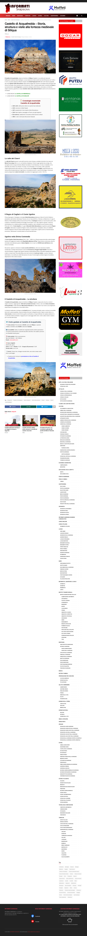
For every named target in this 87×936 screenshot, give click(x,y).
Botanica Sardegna (64, 646)
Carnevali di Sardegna (65, 422)
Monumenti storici (64, 544)
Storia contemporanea (65, 794)
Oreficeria (62, 445)
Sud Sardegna (8, 402)
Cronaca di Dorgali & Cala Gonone (68, 393)
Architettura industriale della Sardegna (70, 416)
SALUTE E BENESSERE (64, 684)
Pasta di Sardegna (64, 498)
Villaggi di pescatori (65, 578)
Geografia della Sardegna (66, 535)
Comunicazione (63, 809)
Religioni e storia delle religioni (67, 384)
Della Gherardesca (36, 400)
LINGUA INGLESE (63, 521)
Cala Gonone (72, 869)
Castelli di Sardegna (17, 400)
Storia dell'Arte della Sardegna (68, 456)
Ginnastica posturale (67, 616)
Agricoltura (63, 703)
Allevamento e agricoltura (66, 408)
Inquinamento (65, 621)
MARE (13, 15)
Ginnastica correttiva (67, 614)
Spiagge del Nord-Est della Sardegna (69, 728)
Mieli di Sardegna (64, 494)
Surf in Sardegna (66, 454)
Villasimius (70, 897)
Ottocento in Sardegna (65, 760)
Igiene (63, 619)
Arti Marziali (64, 598)
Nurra (63, 851)
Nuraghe (74, 885)
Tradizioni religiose (64, 458)
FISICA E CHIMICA (63, 479)
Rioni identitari (63, 550)
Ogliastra (64, 853)
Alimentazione (63, 687)
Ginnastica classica (66, 612)
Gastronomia (62, 484)
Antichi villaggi (63, 819)
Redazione (8, 36)
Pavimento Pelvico (66, 625)
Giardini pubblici (64, 537)
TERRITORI (27, 15)
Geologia (62, 705)
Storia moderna (64, 802)
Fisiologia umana (64, 690)
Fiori (65, 876)
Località (71, 880)
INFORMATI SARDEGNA (14, 931)
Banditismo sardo (64, 746)
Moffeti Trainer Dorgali (65, 592)
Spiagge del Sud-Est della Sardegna (68, 734)
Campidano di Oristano (67, 835)
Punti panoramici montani (66, 664)
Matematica (61, 883)
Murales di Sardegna (65, 440)
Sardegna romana (64, 766)
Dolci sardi (62, 486)
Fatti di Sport (63, 399)
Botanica (62, 714)
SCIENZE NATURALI (63, 710)
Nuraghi (79, 885)
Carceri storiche (64, 533)
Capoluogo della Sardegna (66, 823)
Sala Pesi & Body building (67, 631)
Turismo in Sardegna (65, 460)
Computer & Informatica (66, 807)
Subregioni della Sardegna (66, 829)
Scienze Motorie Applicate (68, 635)
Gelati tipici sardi (64, 490)
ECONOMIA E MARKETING (65, 462)
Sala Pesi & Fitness (66, 633)
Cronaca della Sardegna (66, 391)
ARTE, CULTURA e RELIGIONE (66, 382)
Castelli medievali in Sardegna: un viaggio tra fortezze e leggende (12, 429)
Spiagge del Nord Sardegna (66, 726)
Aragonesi (9, 400)
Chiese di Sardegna (63, 871)
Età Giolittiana (63, 750)
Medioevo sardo (64, 758)
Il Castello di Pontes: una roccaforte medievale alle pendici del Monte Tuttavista (47, 429)
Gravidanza (64, 618)
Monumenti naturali (65, 542)
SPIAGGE (8, 15)
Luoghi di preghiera (64, 539)
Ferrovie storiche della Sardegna (68, 756)
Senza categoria (63, 719)
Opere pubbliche (64, 546)
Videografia (63, 814)
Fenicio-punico (63, 754)
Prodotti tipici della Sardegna (67, 503)
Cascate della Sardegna (66, 652)
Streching (64, 637)
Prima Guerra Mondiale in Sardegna (68, 764)
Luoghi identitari (64, 541)
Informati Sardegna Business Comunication (67, 518)
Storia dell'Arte (64, 386)
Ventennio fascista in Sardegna (67, 775)
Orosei (75, 887)
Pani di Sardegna (64, 496)
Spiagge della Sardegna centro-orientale (70, 740)
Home (6, 19)
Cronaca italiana (64, 397)
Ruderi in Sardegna (64, 552)
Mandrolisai (64, 841)
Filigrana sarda (65, 447)
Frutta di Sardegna (64, 488)
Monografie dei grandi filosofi (67, 786)
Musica (61, 670)
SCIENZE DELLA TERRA (64, 701)
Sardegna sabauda (64, 768)
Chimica (62, 481)
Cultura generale (64, 678)
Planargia (64, 854)
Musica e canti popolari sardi (67, 443)
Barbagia (64, 833)
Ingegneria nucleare (65, 813)
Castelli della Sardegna (15, 19)
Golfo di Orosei (78, 878)
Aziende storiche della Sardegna (68, 420)
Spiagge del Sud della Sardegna (68, 732)
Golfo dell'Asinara (69, 878)
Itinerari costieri (64, 569)
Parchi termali (63, 548)
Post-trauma (64, 627)
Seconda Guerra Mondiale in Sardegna (69, 770)
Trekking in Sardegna (65, 668)
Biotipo (63, 606)
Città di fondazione (64, 825)
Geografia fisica (64, 510)
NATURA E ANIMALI (63, 673)
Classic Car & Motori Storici (66, 403)
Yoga (63, 639)
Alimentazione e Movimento (68, 596)
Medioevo (62, 784)
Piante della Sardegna (67, 650)
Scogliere (62, 577)
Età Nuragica (63, 752)
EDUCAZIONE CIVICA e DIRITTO (66, 469)
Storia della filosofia (65, 800)
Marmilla (64, 843)
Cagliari (66, 869)
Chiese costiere (65, 428)
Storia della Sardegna (68, 894)
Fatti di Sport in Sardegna (66, 401)
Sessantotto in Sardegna (66, 774)
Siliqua (47, 400)
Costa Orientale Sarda (63, 873)
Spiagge (61, 724)
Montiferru (64, 849)
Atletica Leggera (66, 600)
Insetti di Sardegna (64, 658)
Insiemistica (63, 587)
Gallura (64, 837)
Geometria (62, 585)
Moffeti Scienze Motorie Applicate (68, 594)
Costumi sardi (63, 432)
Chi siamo (62, 15)
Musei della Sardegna (65, 441)
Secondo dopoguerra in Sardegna (68, 772)
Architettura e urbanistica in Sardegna (69, 414)
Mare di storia (63, 571)
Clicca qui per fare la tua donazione (70, 924)
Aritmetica (62, 583)
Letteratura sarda (64, 438)
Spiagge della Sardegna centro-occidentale (70, 738)
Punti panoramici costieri (66, 575)
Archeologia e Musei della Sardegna (69, 412)
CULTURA (46, 15)
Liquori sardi (63, 492)
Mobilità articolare (66, 623)
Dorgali (60, 876)
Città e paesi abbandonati (66, 827)
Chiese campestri (66, 426)
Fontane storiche (64, 434)
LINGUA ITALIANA (63, 524)
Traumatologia (63, 698)
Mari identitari (63, 573)
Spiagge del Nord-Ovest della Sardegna (69, 730)
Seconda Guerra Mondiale (66, 790)
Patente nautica (64, 680)
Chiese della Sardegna (65, 424)
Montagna (61, 642)
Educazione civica (64, 473)
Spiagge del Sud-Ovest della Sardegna (69, 736)
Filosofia (62, 780)
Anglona (64, 831)
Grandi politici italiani (65, 782)
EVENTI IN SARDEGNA (64, 476)
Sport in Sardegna (64, 452)
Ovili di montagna (64, 660)
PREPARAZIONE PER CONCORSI (66, 676)
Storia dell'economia (65, 798)
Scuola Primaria (62, 892)
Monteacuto (64, 847)
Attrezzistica (65, 602)
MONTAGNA (20, 15)
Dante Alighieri (27, 400)
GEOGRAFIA (62, 506)
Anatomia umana (64, 689)
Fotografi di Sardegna (65, 436)
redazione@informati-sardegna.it (34, 931)
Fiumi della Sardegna (65, 654)
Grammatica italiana (65, 526)
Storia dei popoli (64, 796)
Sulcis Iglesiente (65, 856)
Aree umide (62, 531)
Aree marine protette (65, 563)
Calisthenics (65, 608)
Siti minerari (63, 554)
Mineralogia (63, 707)
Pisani (43, 400)
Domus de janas (78, 873)
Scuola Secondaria (71, 892)
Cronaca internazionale (66, 395)
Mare (60, 561)
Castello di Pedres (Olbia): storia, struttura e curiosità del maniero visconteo (29, 429)
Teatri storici (63, 558)
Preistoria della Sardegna (70, 890)
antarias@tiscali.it (13, 340)
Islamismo (61, 880)
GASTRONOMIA (54, 15)
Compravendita (63, 465)
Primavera (79, 890)
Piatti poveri (63, 501)
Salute (61, 696)
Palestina (61, 890)
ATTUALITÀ (61, 389)
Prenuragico (63, 762)
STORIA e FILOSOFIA (64, 778)
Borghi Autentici (64, 821)
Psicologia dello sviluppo (68, 629)
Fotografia (62, 811)
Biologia (62, 712)
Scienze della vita (64, 716)
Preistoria (62, 788)
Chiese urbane (65, 430)
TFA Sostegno (63, 682)
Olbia (71, 887)
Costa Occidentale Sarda (74, 871)
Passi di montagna (64, 662)
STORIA (40, 15)
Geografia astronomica (65, 508)
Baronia (72, 866)
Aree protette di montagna (66, 644)
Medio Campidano (65, 845)
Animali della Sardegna (65, 410)
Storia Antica (63, 792)
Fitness (63, 610)
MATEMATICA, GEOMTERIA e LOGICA (67, 581)
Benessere (64, 604)
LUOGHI (34, 15)
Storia (9, 19)
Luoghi (61, 529)
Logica (61, 589)
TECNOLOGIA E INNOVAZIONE (66, 805)
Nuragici (61, 887)
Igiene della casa (64, 694)
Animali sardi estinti (65, 745)
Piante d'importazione (67, 648)
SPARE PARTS (62, 721)
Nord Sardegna (68, 885)
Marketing (62, 467)
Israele (66, 880)
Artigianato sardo (64, 418)
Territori (61, 817)
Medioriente (73, 883)
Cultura (61, 406)
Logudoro (64, 839)
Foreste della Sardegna (66, 656)
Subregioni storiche (65, 556)
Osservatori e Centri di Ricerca (67, 450)
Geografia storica (64, 514)
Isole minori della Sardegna (67, 567)
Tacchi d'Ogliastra (64, 666)
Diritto (61, 472)
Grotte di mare (63, 565)
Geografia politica (64, 512)
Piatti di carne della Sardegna (67, 499)
